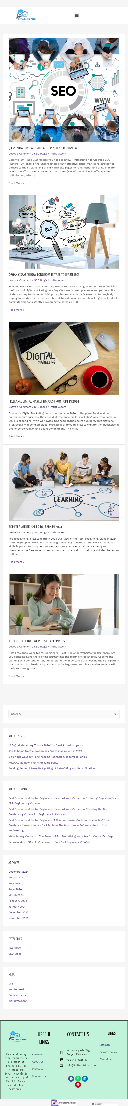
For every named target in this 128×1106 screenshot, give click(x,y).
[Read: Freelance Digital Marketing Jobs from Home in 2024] (64, 358)
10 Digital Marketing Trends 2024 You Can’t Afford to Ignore (45, 745)
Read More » (16, 183)
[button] (77, 15)
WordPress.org (17, 1000)
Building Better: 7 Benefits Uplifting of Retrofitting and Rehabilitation (51, 768)
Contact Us (39, 1076)
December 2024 (18, 871)
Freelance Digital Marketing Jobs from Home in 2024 (44, 401)
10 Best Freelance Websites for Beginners (37, 641)
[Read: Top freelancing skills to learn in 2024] (64, 484)
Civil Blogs (14, 948)
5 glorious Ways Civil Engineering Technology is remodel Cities (47, 756)
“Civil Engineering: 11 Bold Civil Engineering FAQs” (59, 842)
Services (37, 1054)
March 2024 (16, 895)
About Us (38, 1061)
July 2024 (14, 883)
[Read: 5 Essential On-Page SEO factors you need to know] (64, 89)
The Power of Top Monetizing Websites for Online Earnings (76, 836)
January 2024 (17, 906)
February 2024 (17, 900)
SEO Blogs (14, 953)
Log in (12, 983)
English (98, 1104)
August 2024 (16, 877)
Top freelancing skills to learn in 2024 (35, 527)
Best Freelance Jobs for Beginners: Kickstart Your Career (44, 798)
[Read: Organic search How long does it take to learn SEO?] (64, 231)
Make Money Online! (21, 836)
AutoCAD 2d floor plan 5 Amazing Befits (33, 762)
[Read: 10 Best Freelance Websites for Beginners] (64, 604)
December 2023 (18, 912)
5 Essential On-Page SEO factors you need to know (43, 148)
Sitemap (105, 1044)
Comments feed (18, 995)
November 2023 (18, 918)
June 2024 (15, 889)
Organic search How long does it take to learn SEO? (44, 275)
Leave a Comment (20, 153)
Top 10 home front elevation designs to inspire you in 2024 (45, 751)
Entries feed (16, 989)
